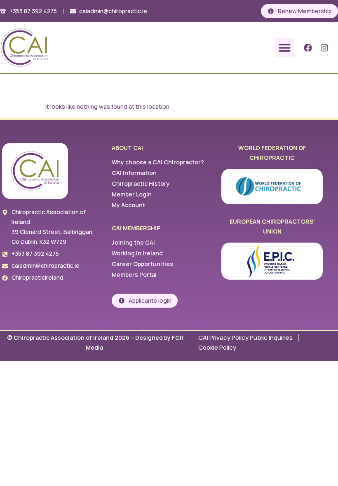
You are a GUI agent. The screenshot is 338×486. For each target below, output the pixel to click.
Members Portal (134, 274)
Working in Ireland (137, 253)
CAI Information (134, 173)
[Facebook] (308, 48)
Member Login (132, 194)
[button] (285, 47)
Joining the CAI (133, 242)
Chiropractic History (141, 183)
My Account (128, 205)
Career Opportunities (142, 264)
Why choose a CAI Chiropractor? (158, 162)
